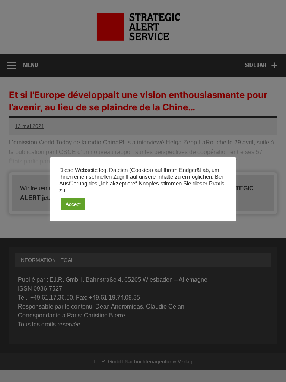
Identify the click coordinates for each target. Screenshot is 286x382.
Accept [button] (73, 204)
